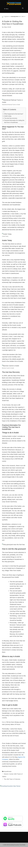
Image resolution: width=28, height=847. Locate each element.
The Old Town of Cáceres (12, 779)
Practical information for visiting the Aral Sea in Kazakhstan (14, 121)
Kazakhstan (7, 771)
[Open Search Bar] (23, 8)
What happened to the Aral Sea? (13, 114)
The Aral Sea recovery (10, 118)
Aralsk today (7, 116)
